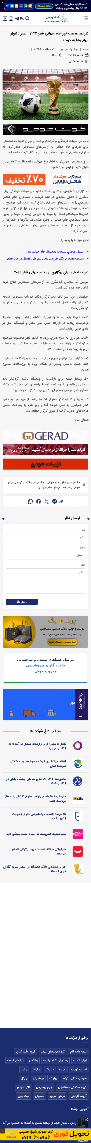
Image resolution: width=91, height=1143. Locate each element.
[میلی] (78, 799)
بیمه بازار (38, 1078)
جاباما (36, 1069)
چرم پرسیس (44, 1087)
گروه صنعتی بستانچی (72, 1087)
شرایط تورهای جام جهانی (54, 487)
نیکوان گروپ (15, 1060)
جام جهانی (52, 482)
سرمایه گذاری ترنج (75, 1078)
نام (83, 530)
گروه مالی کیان (25, 1051)
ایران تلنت (80, 1060)
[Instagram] (11, 18)
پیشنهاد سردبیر (68, 49)
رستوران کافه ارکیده (55, 1060)
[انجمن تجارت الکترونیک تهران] (78, 816)
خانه (85, 49)
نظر (83, 565)
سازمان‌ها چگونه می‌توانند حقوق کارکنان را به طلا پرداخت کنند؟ (35, 798)
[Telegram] (16, 18)
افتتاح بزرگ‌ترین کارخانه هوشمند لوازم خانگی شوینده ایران (38, 763)
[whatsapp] (30, 501)
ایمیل (82, 547)
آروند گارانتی (78, 1096)
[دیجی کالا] (78, 851)
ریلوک (53, 1078)
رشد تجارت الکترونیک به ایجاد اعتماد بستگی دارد (36, 834)
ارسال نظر (21, 602)
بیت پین (23, 1096)
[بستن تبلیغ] (2, 2)
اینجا (68, 167)
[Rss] (22, 18)
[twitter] (46, 501)
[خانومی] (78, 834)
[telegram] (54, 501)
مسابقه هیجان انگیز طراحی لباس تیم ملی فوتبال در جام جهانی (45, 258)
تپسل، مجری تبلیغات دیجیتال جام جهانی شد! (55, 251)
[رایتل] (78, 746)
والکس (33, 1060)
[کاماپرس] (56, 18)
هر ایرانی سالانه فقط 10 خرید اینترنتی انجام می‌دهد (39, 851)
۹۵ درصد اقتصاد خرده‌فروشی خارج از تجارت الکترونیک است (39, 816)
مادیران (39, 1096)
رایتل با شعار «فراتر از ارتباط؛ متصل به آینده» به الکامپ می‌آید (37, 746)
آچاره (62, 1069)
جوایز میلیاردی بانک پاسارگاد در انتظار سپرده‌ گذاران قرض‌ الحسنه (34, 869)
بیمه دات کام (78, 1051)
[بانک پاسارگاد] (78, 869)
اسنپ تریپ (79, 1069)
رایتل (24, 1078)
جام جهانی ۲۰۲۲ (34, 482)
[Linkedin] (5, 18)
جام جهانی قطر (70, 482)
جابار (24, 1069)
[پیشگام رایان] (78, 781)
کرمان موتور (57, 1096)
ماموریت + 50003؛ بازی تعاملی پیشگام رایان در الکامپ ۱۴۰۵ (36, 781)
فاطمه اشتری (75, 61)
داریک (50, 1069)
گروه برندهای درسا (53, 1051)
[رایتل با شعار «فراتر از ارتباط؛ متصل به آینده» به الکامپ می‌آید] (83, 1123)
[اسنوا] (78, 763)
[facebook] (38, 501)
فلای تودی (23, 1087)
